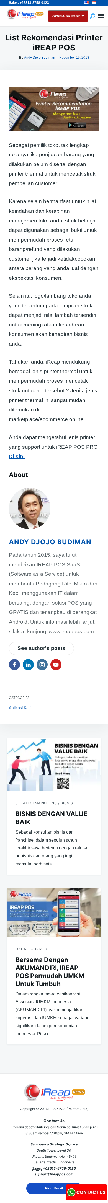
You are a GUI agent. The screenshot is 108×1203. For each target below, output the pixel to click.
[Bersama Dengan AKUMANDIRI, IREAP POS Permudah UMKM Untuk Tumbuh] (54, 912)
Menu (101, 16)
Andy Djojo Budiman (39, 57)
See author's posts (41, 648)
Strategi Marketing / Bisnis (44, 803)
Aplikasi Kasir (21, 707)
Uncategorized (31, 949)
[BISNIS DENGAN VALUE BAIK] (54, 764)
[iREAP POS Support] (86, 1198)
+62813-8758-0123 (59, 1168)
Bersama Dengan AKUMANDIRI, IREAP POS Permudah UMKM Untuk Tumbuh (50, 971)
